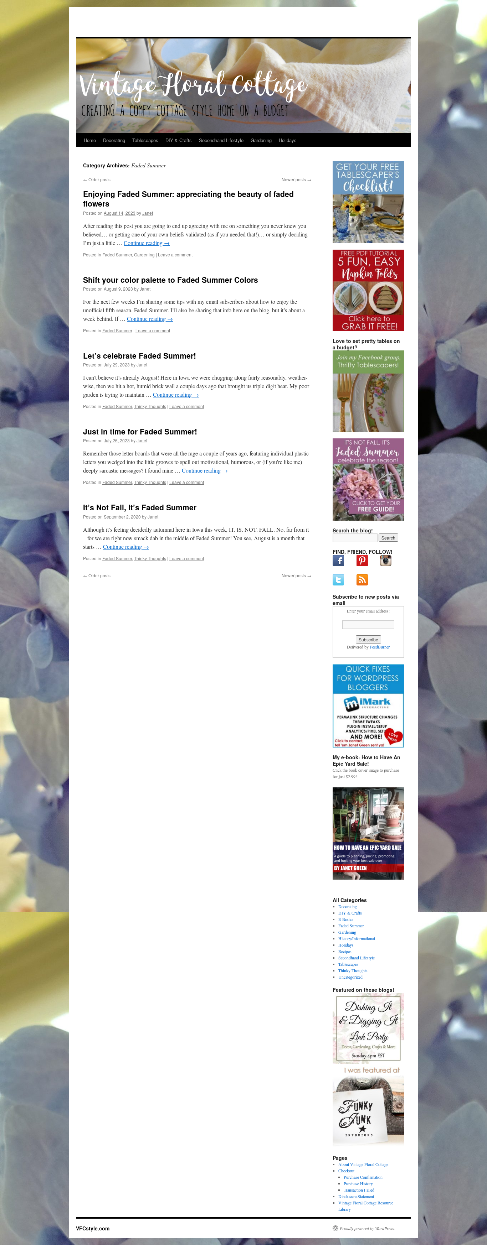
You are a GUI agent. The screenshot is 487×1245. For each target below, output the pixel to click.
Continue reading (147, 242)
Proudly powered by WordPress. (367, 1228)
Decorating (114, 140)
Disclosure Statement (356, 1196)
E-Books (345, 919)
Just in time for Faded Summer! (140, 431)
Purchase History (358, 1183)
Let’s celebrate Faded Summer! (139, 355)
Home (90, 140)
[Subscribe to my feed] (362, 584)
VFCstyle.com (111, 24)
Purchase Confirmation (363, 1177)
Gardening (261, 140)
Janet (147, 213)
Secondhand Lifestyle (221, 140)
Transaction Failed (359, 1190)
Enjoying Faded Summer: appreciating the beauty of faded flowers (188, 198)
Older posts (97, 179)
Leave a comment (175, 254)
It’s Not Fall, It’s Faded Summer (139, 507)
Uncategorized (350, 977)
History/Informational (356, 938)
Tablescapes (145, 140)
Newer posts (296, 179)
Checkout (346, 1170)
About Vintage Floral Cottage (363, 1164)
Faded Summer (117, 254)
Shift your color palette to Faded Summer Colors (170, 279)
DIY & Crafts (178, 140)
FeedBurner (380, 647)
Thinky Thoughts (150, 406)
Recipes (345, 951)
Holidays (288, 140)
